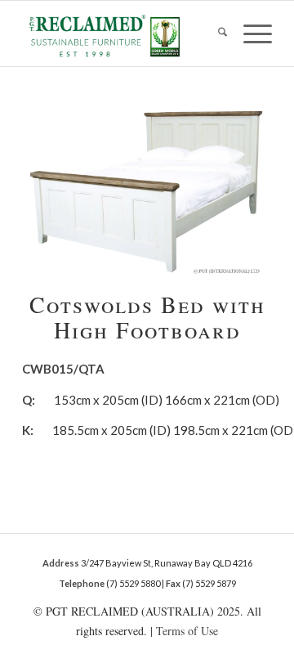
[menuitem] (214, 33)
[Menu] (249, 33)
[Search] (214, 33)
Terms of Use (187, 630)
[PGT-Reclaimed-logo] (122, 35)
